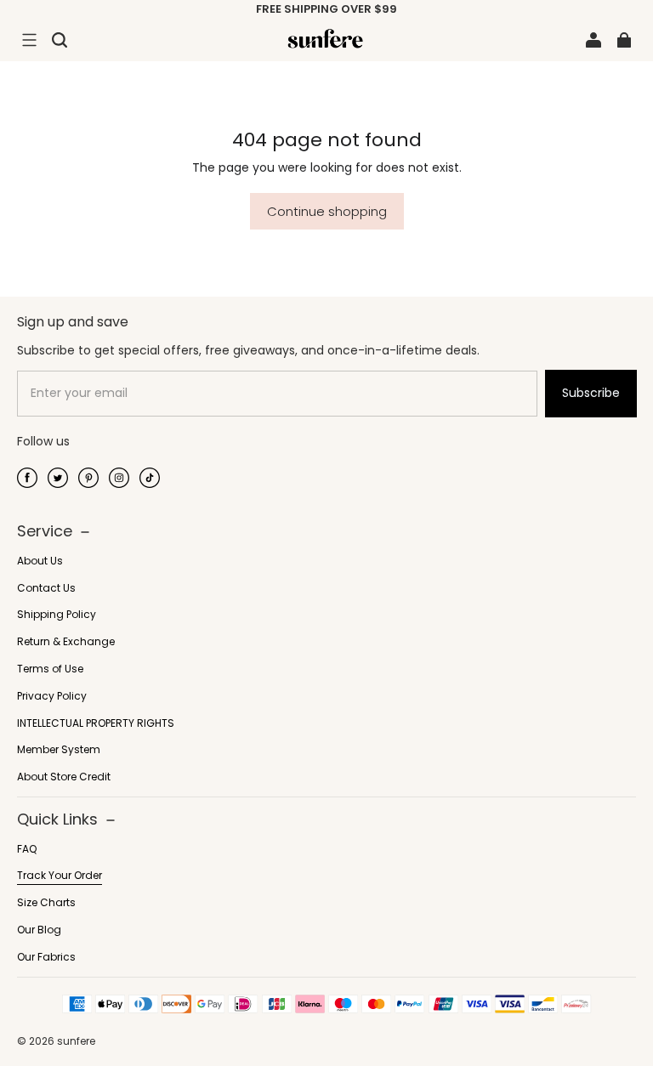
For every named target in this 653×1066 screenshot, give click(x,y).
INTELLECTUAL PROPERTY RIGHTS (95, 723)
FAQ (27, 849)
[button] (29, 40)
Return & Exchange (66, 642)
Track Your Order (59, 875)
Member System (58, 750)
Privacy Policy (52, 696)
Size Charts (46, 903)
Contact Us (46, 588)
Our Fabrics (46, 957)
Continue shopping (327, 211)
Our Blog (39, 930)
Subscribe (591, 392)
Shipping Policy (56, 614)
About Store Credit (64, 777)
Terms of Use (50, 669)
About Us (40, 561)
